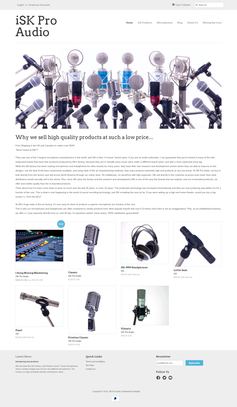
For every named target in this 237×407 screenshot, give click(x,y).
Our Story (90, 365)
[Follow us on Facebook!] (158, 379)
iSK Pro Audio (36, 26)
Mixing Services (212, 22)
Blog (179, 22)
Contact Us (90, 369)
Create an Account (39, 5)
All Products (145, 22)
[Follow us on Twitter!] (165, 379)
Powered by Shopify (131, 391)
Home (129, 22)
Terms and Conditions (95, 361)
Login (20, 5)
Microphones (165, 22)
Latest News (23, 356)
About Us (192, 22)
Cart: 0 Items (183, 5)
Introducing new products (27, 361)
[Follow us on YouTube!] (170, 379)
